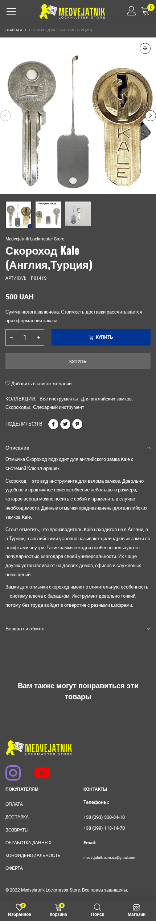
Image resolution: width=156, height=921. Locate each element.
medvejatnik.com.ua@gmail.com (109, 857)
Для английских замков (106, 399)
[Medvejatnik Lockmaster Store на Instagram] (9, 769)
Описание (17, 448)
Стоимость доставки (83, 312)
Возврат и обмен (25, 628)
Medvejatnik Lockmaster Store (34, 239)
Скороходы (17, 407)
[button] (5, 115)
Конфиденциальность (33, 855)
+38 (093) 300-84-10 (104, 817)
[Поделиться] (53, 424)
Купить (78, 361)
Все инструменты (59, 399)
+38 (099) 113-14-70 (104, 828)
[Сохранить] (77, 424)
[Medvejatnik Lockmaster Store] (72, 11)
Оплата (14, 804)
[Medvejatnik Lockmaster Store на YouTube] (38, 769)
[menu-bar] (11, 11)
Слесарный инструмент (58, 407)
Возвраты (17, 830)
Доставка (17, 817)
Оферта (14, 868)
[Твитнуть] (65, 424)
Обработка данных (28, 842)
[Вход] (129, 11)
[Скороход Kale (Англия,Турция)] (78, 115)
